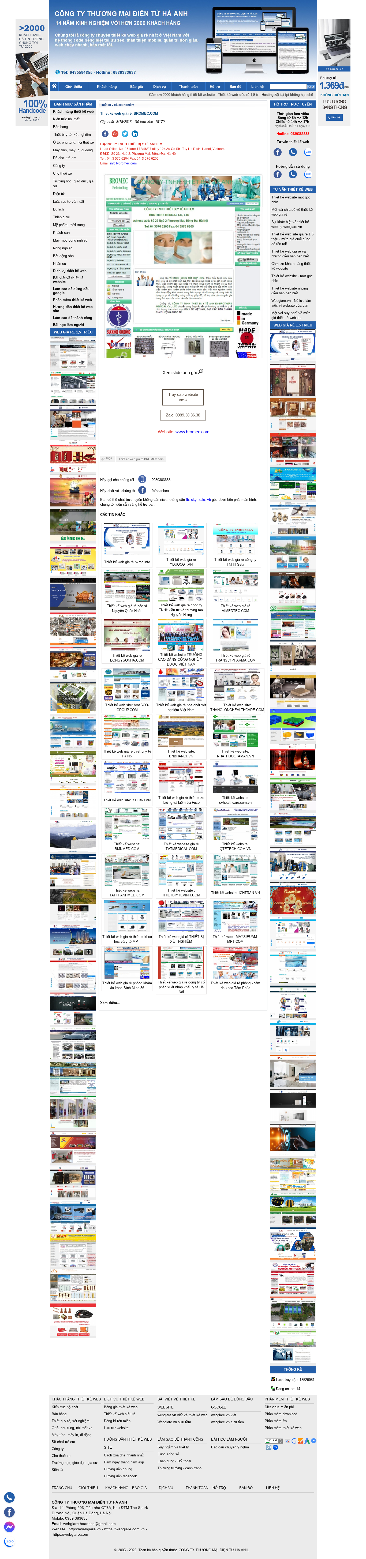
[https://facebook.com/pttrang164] (277, 177)
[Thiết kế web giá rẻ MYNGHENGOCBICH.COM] (293, 429)
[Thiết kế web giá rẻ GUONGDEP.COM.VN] (293, 670)
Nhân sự (59, 264)
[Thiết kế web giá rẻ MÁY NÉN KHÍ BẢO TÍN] (73, 401)
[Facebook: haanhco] (9, 1512)
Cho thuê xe (62, 173)
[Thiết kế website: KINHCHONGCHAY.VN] (293, 1189)
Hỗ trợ (215, 87)
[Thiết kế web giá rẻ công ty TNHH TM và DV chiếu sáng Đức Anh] (73, 1161)
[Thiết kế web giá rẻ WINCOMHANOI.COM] (73, 1196)
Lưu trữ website (116, 1428)
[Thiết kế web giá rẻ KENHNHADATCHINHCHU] (73, 954)
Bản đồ (235, 87)
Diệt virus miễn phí (279, 1407)
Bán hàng (60, 127)
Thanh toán (188, 87)
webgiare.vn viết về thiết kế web (182, 1415)
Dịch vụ (159, 87)
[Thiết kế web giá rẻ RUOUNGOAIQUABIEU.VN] (293, 774)
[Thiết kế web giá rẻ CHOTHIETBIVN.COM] (73, 1127)
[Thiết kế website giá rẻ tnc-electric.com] (293, 705)
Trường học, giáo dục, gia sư (75, 1463)
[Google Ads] (306, 1442)
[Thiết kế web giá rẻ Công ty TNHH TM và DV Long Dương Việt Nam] (293, 1361)
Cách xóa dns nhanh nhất (124, 1455)
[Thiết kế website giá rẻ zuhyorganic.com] (73, 781)
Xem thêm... (110, 1003)
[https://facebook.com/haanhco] (277, 155)
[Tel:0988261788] (293, 177)
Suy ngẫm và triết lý (173, 1447)
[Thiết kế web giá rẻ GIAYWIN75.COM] (293, 601)
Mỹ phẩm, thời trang (69, 225)
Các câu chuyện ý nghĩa (230, 1447)
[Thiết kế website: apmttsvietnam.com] (293, 1258)
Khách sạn (61, 233)
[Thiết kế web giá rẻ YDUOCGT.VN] (293, 947)
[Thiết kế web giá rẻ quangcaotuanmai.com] (293, 1016)
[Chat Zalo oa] (274, 1448)
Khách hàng (107, 87)
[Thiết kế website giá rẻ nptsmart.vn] (293, 1154)
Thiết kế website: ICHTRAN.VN (235, 893)
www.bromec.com (192, 432)
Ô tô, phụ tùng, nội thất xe (73, 142)
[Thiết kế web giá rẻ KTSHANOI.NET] (73, 1092)
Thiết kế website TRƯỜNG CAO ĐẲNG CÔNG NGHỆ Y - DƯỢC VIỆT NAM (181, 659)
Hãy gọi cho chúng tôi (117, 480)
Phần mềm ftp (276, 1421)
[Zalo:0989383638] (308, 155)
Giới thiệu (73, 87)
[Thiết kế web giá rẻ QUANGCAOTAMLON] (293, 463)
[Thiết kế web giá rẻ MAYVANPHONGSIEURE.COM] (73, 1230)
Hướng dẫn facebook (120, 1476)
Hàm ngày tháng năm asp (124, 1462)
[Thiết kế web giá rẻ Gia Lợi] (293, 567)
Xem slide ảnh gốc (180, 372)
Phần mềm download (281, 1414)
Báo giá (136, 87)
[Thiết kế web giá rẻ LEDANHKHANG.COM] (293, 532)
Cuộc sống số (168, 1454)
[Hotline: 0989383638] (9, 1497)
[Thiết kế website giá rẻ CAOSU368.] (293, 1223)
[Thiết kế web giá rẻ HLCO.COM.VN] (73, 712)
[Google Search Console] (293, 1442)
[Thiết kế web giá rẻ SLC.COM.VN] (73, 643)
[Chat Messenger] (313, 1442)
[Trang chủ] (54, 87)
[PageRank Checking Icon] (274, 1442)
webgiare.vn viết (223, 1415)
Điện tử (59, 194)
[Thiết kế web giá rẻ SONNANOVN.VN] (73, 747)
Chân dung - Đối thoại (174, 1461)
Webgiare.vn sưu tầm (174, 1422)
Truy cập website (183, 397)
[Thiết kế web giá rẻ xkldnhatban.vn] (73, 574)
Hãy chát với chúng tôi (118, 491)
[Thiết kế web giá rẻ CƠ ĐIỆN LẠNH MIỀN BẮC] (293, 809)
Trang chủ (62, 1488)
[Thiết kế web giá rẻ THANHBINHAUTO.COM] (73, 367)
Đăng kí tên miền (117, 1421)
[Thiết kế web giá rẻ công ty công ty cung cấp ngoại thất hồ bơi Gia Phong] (293, 843)
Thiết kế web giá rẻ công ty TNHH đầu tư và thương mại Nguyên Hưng (181, 610)
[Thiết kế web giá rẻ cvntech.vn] (293, 1051)
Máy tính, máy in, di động (73, 150)
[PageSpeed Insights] (286, 1442)
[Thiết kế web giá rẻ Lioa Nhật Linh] (73, 1265)
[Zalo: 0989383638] (9, 1541)
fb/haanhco (160, 491)
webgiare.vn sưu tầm (227, 1422)
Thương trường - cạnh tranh (179, 1468)
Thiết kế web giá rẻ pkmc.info (127, 562)
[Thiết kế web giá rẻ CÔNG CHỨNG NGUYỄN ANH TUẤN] (293, 1292)
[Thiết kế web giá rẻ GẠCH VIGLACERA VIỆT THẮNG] (73, 988)
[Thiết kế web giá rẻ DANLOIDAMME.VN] (73, 919)
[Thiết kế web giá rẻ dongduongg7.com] (293, 1085)
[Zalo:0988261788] (308, 177)
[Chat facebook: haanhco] (9, 1527)
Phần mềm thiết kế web (283, 1428)
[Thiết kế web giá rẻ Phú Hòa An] (293, 740)
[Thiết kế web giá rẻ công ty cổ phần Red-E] (73, 1334)
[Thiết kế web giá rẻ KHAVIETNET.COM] (293, 912)
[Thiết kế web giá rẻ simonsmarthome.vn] (293, 1120)
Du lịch (58, 209)
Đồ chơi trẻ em (64, 158)
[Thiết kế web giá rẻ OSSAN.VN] (73, 1023)
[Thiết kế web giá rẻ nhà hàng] (293, 394)
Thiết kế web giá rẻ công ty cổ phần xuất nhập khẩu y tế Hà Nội (181, 987)
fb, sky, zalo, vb (198, 500)
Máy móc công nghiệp (70, 240)
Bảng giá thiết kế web (120, 1407)
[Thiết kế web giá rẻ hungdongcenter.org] (293, 498)
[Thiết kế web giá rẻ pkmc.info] (293, 360)
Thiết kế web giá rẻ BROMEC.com (141, 459)
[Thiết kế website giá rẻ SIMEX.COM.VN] (73, 850)
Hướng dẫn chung (118, 1469)
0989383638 (161, 480)
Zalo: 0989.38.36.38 (183, 415)
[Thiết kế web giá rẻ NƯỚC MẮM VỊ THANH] (73, 505)
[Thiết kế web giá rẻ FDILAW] (73, 885)
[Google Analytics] (299, 1442)
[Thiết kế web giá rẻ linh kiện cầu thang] (73, 1299)
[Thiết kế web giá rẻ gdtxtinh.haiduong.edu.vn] (293, 636)
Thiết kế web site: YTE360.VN (127, 800)
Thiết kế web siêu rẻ (119, 1414)
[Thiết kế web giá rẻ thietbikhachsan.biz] (73, 677)
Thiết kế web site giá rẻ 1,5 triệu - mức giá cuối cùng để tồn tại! (292, 239)
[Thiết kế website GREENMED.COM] (73, 816)
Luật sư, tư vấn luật (68, 202)
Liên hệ (257, 87)
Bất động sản (63, 256)
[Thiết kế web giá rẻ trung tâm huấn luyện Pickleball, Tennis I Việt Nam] (293, 1327)
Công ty (59, 166)
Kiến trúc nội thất (66, 119)
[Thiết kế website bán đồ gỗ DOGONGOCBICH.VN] (73, 608)
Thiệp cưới (61, 217)
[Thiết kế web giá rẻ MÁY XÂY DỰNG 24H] (293, 878)
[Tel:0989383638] (293, 155)
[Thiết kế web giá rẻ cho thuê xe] (73, 1057)
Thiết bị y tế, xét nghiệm (72, 135)
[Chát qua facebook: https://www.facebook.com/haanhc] (142, 493)
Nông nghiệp (62, 248)
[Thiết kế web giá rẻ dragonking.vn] (293, 981)
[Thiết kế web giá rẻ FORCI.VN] (73, 436)
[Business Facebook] (268, 1448)
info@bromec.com (123, 163)
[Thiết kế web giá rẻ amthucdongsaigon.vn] (73, 539)
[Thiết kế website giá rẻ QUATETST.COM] (73, 470)
